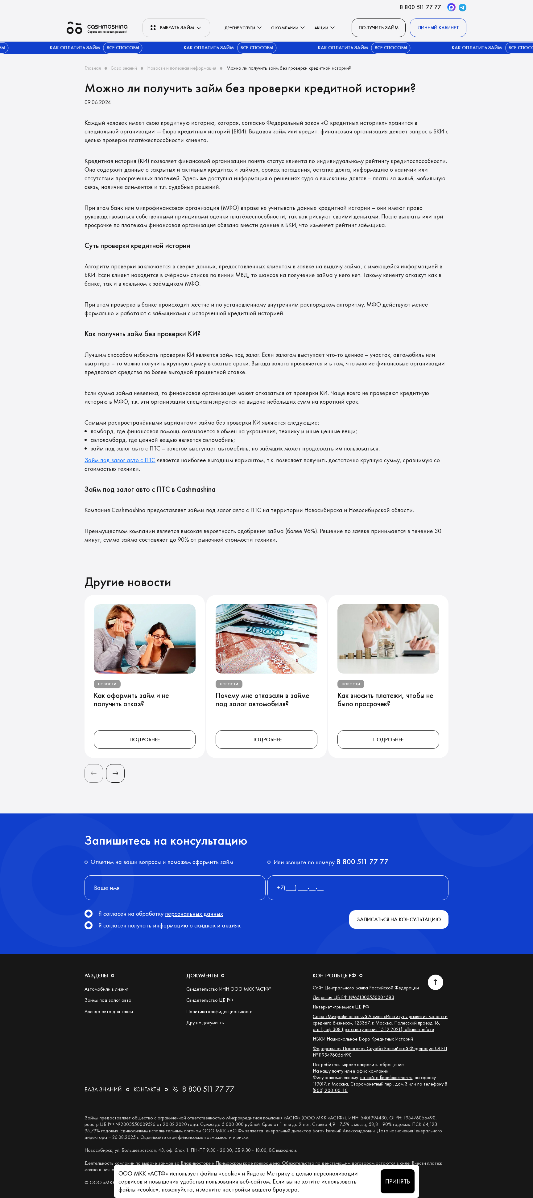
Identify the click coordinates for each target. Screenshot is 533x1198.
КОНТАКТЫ (147, 1089)
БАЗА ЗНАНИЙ (103, 1089)
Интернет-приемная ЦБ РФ (341, 1007)
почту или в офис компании (360, 1071)
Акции (321, 28)
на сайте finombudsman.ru (386, 1077)
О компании (284, 28)
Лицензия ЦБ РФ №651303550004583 (353, 997)
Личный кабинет (438, 27)
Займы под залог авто (108, 1000)
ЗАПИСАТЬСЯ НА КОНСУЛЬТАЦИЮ (399, 919)
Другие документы (205, 1022)
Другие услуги (240, 28)
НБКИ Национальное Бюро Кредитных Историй (363, 1039)
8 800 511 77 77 (420, 7)
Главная (93, 68)
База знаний (124, 68)
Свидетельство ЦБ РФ (209, 1000)
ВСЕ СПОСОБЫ (102, 47)
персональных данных (194, 914)
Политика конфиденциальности (219, 1011)
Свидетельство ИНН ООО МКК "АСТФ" (228, 989)
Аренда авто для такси (109, 1011)
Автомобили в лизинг (106, 989)
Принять (397, 1181)
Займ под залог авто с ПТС (120, 460)
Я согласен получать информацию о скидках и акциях (170, 925)
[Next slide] (115, 773)
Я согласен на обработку (161, 914)
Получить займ (379, 27)
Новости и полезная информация (181, 68)
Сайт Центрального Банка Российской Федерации (366, 987)
